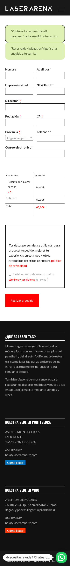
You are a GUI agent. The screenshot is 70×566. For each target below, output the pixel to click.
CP (40, 116)
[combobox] (19, 138)
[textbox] (19, 138)
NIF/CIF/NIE (45, 85)
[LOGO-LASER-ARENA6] (29, 7)
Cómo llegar (15, 462)
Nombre (11, 69)
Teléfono (44, 132)
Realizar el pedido (21, 300)
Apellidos (44, 69)
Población (13, 116)
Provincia (12, 132)
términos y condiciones (22, 279)
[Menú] (59, 7)
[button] (61, 557)
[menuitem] (59, 7)
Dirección (13, 100)
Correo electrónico (19, 147)
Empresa (17, 85)
